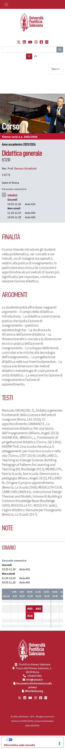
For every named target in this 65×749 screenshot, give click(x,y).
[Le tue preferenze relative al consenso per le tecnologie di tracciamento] (59, 743)
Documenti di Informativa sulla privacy (34, 685)
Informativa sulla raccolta (19, 745)
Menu (54, 69)
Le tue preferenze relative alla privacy (35, 739)
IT (29, 56)
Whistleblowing (34, 691)
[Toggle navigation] (6, 4)
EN (35, 56)
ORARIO (12, 195)
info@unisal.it (34, 680)
